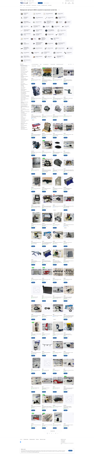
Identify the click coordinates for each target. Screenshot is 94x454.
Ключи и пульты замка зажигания (25, 91)
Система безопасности (24, 113)
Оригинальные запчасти (24, 65)
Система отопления (23, 114)
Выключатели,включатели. (24, 129)
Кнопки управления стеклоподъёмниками (23, 93)
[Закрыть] (73, 448)
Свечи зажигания (23, 108)
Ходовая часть (22, 126)
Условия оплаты (26, 439)
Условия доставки (32, 439)
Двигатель (22, 82)
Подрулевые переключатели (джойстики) (24, 102)
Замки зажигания (23, 87)
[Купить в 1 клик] (40, 69)
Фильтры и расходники (24, 125)
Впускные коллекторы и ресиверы (24, 75)
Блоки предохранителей (24, 72)
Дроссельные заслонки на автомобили (24, 84)
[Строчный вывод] (71, 64)
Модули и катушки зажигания (24, 98)
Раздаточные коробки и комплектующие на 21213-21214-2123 (25, 107)
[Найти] (63, 3)
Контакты (37, 439)
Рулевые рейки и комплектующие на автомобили (25, 112)
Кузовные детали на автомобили (25, 96)
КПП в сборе (22, 86)
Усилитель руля (23, 122)
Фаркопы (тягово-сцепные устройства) (24, 123)
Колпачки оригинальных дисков (25, 95)
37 (55, 433)
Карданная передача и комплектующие (24, 90)
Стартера (22, 116)
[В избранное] (40, 68)
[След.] (58, 433)
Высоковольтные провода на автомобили (24, 76)
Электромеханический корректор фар (24, 127)
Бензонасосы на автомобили (24, 71)
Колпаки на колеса (23, 94)
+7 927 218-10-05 (63, 440)
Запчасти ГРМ (22, 88)
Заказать (65, 227)
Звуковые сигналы (23, 73)
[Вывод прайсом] (73, 64)
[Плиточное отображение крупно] (68, 64)
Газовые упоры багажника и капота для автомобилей (24, 79)
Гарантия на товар (42, 439)
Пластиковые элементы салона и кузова (25, 110)
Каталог (21, 439)
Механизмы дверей (23, 97)
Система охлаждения (23, 115)
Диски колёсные (23, 83)
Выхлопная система (23, 78)
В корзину (33, 83)
